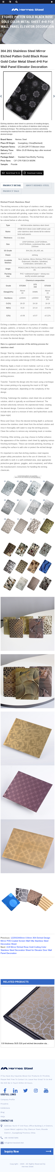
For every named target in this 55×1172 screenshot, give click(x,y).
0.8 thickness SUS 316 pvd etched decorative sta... (25, 1043)
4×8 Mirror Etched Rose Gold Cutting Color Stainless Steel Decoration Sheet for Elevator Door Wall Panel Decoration (26, 950)
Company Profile (8, 1100)
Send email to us (13, 173)
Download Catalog (34, 173)
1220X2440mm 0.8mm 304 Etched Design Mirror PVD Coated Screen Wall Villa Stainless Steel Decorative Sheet (25, 941)
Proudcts (4, 1104)
